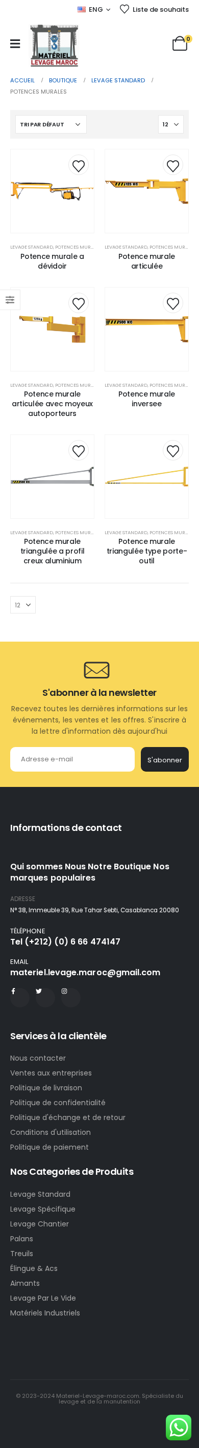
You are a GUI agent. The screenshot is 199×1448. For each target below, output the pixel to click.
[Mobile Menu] (15, 43)
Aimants (25, 1283)
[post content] (52, 191)
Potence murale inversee (146, 399)
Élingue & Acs (34, 1268)
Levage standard (31, 247)
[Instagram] (71, 997)
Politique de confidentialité (58, 1103)
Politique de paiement (49, 1147)
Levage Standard (40, 1194)
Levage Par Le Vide (43, 1298)
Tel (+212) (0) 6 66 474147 (65, 942)
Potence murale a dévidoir (52, 261)
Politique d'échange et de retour (69, 1117)
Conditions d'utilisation (50, 1132)
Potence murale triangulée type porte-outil (147, 551)
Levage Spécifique (43, 1209)
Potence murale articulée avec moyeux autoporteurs (52, 404)
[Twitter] (45, 997)
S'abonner (164, 760)
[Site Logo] (54, 46)
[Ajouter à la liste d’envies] (78, 164)
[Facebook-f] (20, 997)
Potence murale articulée (146, 261)
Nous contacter (39, 1058)
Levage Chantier (39, 1224)
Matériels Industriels (45, 1313)
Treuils (21, 1253)
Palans (21, 1239)
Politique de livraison (46, 1088)
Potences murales (78, 247)
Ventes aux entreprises (51, 1073)
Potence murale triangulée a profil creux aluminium (52, 551)
